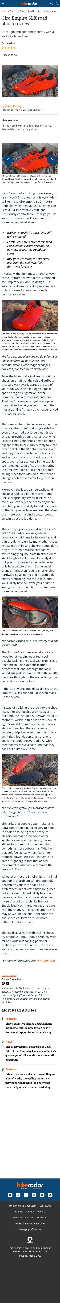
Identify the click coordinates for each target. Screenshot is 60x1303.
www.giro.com (46, 961)
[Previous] (8, 160)
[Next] (52, 160)
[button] (30, 163)
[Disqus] (30, 1138)
